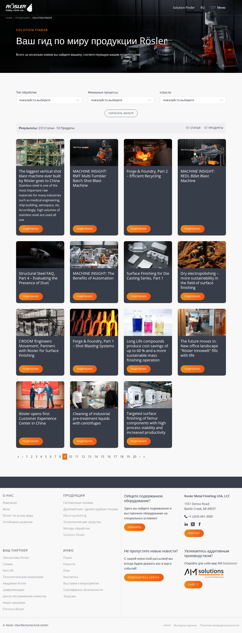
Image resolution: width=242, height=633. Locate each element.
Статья (194, 128)
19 (128, 457)
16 (109, 457)
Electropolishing (74, 515)
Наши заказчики (14, 603)
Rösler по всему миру (18, 515)
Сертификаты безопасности (83, 590)
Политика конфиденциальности (219, 625)
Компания (10, 503)
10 (70, 457)
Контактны (70, 577)
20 (134, 457)
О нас (8, 495)
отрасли (165, 92)
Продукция (22, 17)
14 (96, 457)
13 (89, 457)
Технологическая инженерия (23, 577)
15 (102, 457)
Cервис (8, 564)
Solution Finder (184, 7)
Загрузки (69, 596)
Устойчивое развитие (18, 522)
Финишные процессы (103, 92)
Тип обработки (26, 92)
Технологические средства (82, 522)
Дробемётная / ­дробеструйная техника (90, 509)
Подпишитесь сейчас (144, 577)
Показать (134, 527)
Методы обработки (76, 528)
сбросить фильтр (121, 113)
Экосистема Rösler (16, 558)
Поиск (67, 558)
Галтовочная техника (78, 503)
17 (115, 457)
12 (83, 457)
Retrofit (8, 570)
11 (76, 457)
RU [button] (203, 7)
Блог (66, 570)
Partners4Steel (13, 609)
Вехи (6, 509)
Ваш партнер (15, 550)
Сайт (192, 584)
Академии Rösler (15, 583)
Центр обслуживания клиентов (24, 596)
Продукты (215, 128)
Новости (69, 564)
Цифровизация (13, 590)
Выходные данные (185, 625)
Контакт (194, 533)
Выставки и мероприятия (81, 583)
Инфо (68, 550)
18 (121, 457)
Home (9, 17)
